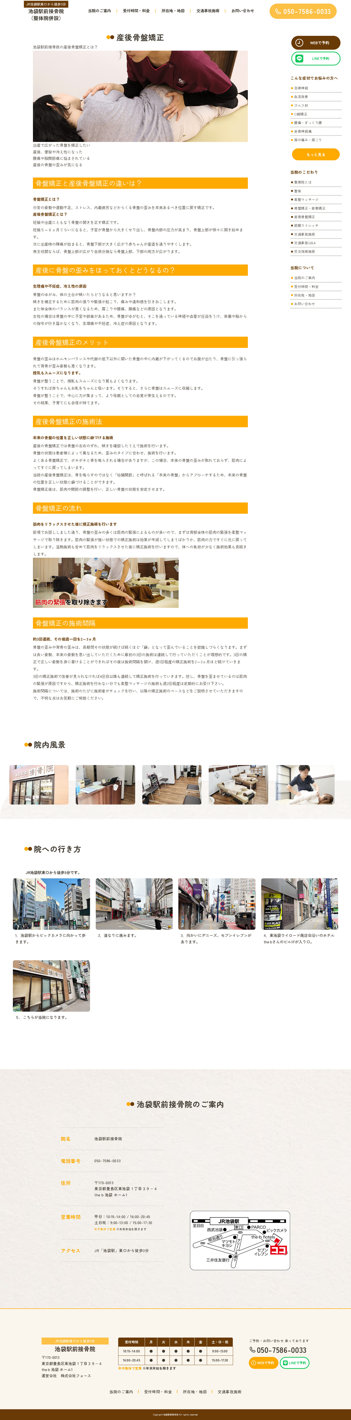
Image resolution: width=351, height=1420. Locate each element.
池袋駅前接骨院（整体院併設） (46, 12)
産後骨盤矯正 (304, 216)
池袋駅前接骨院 (75, 1345)
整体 (297, 191)
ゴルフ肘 (301, 105)
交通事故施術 (208, 10)
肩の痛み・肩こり (308, 139)
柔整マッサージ (306, 199)
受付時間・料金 (136, 10)
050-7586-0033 (107, 1160)
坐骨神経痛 (303, 131)
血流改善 (301, 96)
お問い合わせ (242, 10)
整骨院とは (303, 182)
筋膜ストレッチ (306, 225)
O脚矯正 (301, 114)
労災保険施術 (304, 251)
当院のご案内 (99, 10)
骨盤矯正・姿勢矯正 (310, 208)
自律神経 (301, 88)
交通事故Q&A (305, 242)
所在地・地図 (173, 10)
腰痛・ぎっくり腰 (308, 122)
